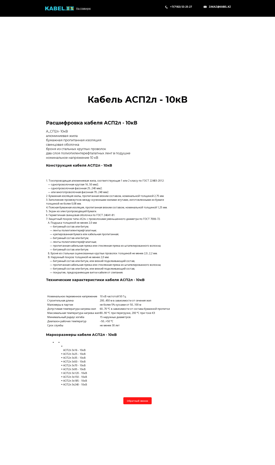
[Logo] (59, 8)
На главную (83, 8)
